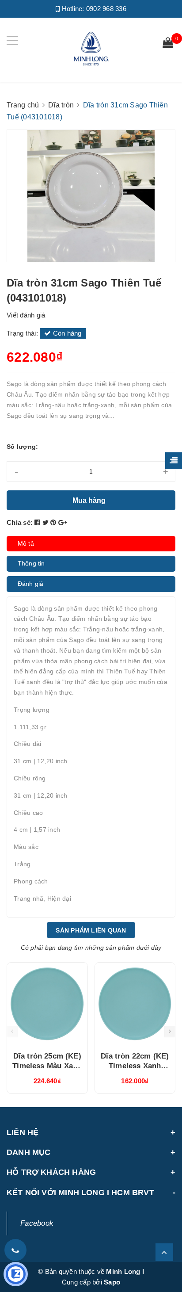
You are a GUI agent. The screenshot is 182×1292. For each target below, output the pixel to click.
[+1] (62, 522)
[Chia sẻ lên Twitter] (46, 522)
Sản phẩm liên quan (91, 930)
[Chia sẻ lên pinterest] (54, 522)
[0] (168, 44)
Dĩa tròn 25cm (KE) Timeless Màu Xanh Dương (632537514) (47, 1066)
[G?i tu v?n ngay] (16, 1274)
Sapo (112, 1282)
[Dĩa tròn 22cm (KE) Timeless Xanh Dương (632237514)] (135, 1004)
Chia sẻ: (20, 522)
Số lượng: (22, 446)
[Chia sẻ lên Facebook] (38, 522)
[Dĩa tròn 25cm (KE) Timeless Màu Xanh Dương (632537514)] (47, 1004)
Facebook (36, 1223)
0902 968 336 (106, 8)
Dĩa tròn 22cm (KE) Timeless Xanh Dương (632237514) (135, 1066)
